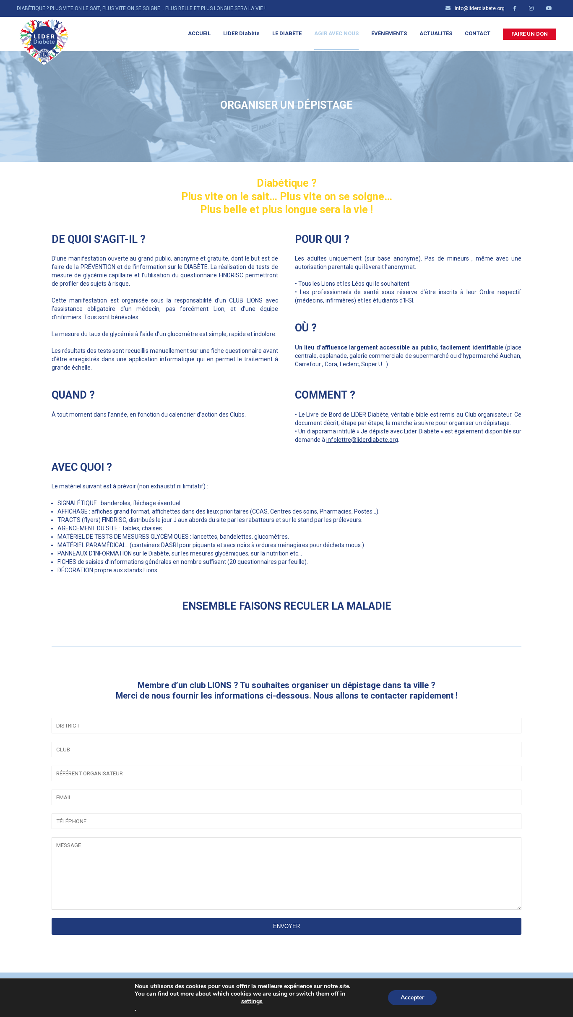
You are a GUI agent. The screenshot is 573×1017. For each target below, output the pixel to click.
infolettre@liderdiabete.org (362, 439)
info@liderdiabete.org (480, 8)
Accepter (412, 997)
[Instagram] (533, 8)
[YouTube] (551, 8)
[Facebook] (517, 8)
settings (252, 1001)
